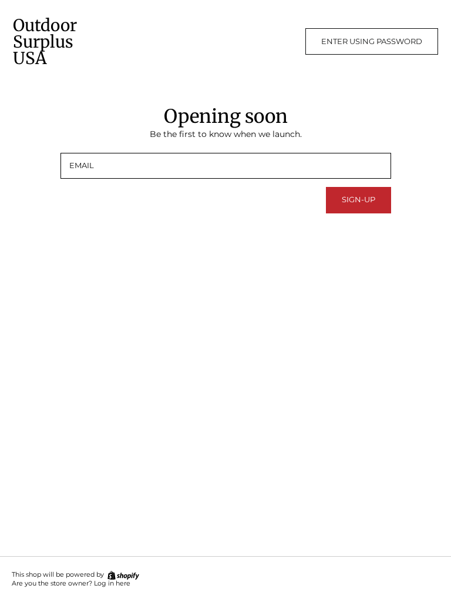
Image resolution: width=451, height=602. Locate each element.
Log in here (112, 583)
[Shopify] (122, 574)
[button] (371, 41)
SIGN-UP (358, 199)
